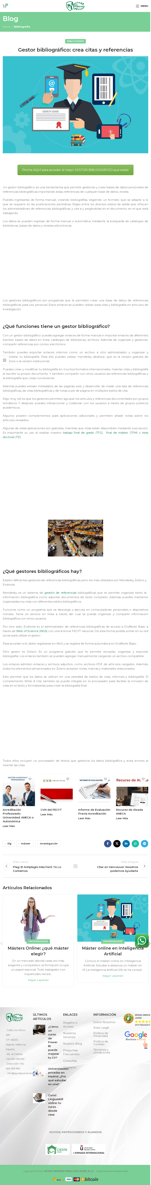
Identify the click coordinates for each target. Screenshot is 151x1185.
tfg (9, 843)
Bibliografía (22, 26)
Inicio (6, 26)
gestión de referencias (60, 592)
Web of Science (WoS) (32, 631)
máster (25, 843)
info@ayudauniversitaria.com (24, 1073)
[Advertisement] (76, 266)
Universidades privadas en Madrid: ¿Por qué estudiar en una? (58, 1076)
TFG (99, 432)
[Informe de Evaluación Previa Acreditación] (94, 790)
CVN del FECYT (51, 809)
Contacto (69, 1067)
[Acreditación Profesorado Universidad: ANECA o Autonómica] (19, 790)
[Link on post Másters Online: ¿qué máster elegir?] (38, 918)
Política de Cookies (100, 1043)
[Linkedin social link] (126, 843)
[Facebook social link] (107, 843)
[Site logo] (75, 5)
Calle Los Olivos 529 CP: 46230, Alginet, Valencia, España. (16, 1040)
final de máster (116, 432)
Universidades (38, 941)
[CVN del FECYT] (57, 790)
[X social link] (117, 843)
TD (18, 437)
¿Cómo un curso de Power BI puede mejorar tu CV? (53, 1042)
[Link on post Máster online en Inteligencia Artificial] (112, 918)
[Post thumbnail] (39, 1043)
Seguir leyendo (38, 980)
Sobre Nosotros (104, 1022)
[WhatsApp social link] (135, 843)
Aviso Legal (101, 1027)
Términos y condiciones (101, 1051)
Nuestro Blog (72, 1043)
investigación (49, 843)
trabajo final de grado (78, 432)
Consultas (70, 1061)
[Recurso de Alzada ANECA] (132, 790)
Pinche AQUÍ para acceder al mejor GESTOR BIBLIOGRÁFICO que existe (75, 170)
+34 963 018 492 (15, 1058)
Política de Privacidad (100, 1034)
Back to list (75, 866)
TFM (134, 432)
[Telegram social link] (144, 843)
